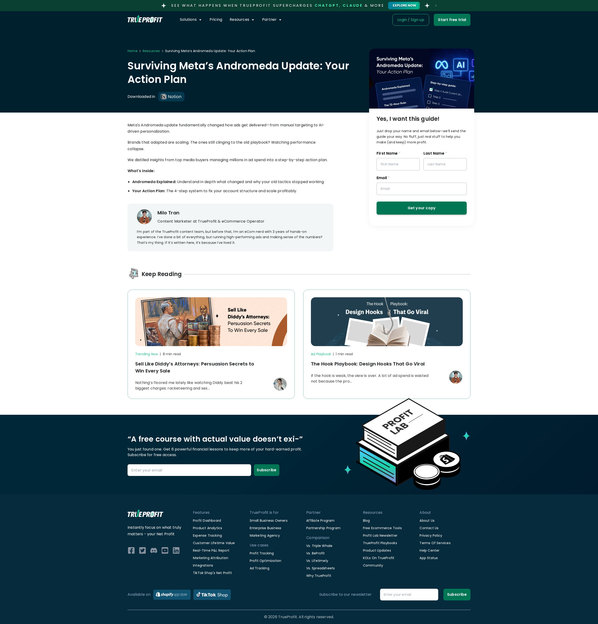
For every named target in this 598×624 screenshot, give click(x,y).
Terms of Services (435, 543)
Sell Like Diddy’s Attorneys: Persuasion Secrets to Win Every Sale (194, 367)
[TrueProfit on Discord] (153, 550)
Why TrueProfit (318, 575)
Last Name (435, 153)
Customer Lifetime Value (214, 543)
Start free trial (452, 19)
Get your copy (422, 208)
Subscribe (266, 470)
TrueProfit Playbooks (380, 543)
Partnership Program (323, 528)
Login (402, 19)
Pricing (216, 19)
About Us (427, 520)
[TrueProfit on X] (142, 550)
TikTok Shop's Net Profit (212, 573)
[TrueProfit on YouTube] (165, 550)
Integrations (203, 565)
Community (373, 565)
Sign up (417, 19)
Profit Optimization (265, 560)
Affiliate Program (320, 520)
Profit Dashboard (207, 520)
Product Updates (377, 550)
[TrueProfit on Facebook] (131, 550)
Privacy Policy (431, 535)
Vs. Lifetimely (317, 560)
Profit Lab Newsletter (380, 535)
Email (383, 178)
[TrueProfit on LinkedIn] (176, 550)
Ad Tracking (259, 568)
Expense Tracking (207, 535)
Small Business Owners (269, 520)
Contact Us (429, 528)
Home (133, 51)
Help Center (429, 550)
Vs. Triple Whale (319, 545)
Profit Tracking (262, 553)
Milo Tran (168, 212)
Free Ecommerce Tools (382, 528)
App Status (429, 558)
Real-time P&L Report (211, 550)
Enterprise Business (265, 528)
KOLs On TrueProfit (379, 558)
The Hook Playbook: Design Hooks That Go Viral (368, 364)
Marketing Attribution (210, 558)
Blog (366, 520)
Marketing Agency (265, 535)
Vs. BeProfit (315, 553)
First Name (388, 153)
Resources (151, 51)
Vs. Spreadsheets (320, 568)
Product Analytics (207, 528)
